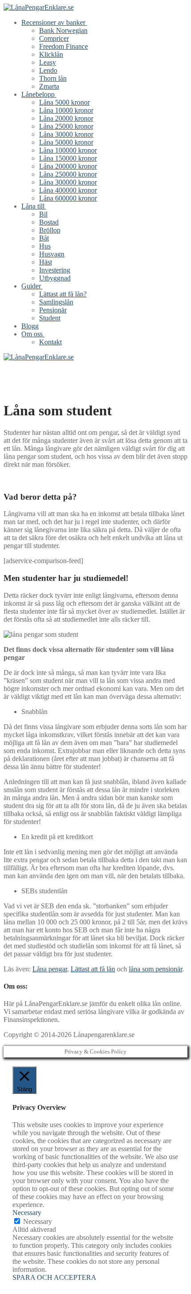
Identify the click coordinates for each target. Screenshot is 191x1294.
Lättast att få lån (93, 969)
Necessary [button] (26, 1212)
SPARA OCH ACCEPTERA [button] (54, 1277)
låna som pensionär (155, 969)
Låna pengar (49, 969)
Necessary (37, 1221)
